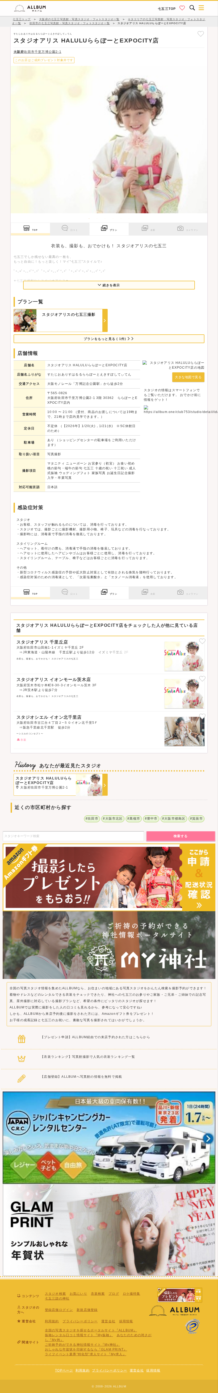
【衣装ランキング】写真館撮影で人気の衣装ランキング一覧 (87, 1057)
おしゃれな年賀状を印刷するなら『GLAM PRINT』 (86, 1349)
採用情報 (126, 1321)
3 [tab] (105, 218)
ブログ (113, 1294)
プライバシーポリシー (80, 1321)
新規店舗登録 (87, 1310)
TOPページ (64, 1370)
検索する (181, 836)
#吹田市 (92, 818)
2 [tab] (97, 218)
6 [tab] (129, 218)
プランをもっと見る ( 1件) (105, 339)
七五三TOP (167, 9)
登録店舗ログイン (59, 1310)
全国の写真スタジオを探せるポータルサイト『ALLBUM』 (91, 1330)
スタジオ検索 (55, 1294)
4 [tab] (113, 218)
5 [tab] (121, 218)
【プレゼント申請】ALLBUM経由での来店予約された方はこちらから (95, 1037)
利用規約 (52, 1321)
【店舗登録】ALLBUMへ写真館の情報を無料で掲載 (81, 1077)
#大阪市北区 (113, 818)
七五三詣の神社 (57, 1298)
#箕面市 (196, 818)
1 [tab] (89, 218)
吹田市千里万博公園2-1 (37, 52)
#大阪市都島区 (173, 818)
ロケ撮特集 (131, 1294)
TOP (34, 230)
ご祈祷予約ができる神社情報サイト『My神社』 (82, 1345)
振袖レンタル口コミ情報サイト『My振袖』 (79, 1335)
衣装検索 (98, 1294)
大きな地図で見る (188, 377)
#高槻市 (133, 818)
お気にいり (78, 1294)
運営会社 (108, 1321)
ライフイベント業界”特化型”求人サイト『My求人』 (85, 1354)
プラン (113, 230)
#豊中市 (151, 818)
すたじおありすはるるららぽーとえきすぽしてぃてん (43, 33)
